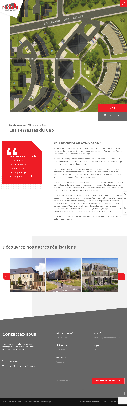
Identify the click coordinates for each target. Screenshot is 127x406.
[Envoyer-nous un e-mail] (125, 198)
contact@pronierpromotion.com (21, 366)
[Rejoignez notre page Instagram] (125, 208)
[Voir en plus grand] (123, 3)
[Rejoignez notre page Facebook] (125, 203)
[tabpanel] (27, 275)
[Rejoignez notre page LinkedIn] (125, 212)
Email (97, 333)
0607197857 (13, 361)
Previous (7, 275)
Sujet (96, 345)
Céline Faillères (95, 402)
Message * (60, 357)
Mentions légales (47, 402)
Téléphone (61, 345)
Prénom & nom (64, 333)
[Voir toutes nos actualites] (5, 60)
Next (119, 275)
